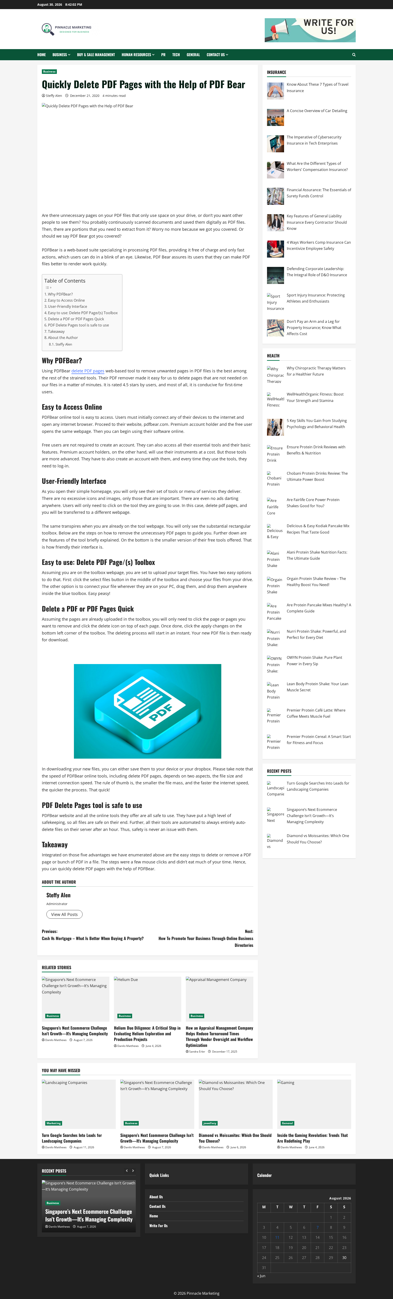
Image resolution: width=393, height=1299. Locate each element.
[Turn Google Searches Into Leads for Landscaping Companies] (79, 1104)
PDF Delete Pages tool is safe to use (78, 325)
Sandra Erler (197, 1051)
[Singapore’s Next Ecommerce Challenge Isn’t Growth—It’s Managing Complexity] (75, 999)
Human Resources (136, 54)
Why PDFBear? (60, 294)
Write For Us (158, 1225)
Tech (176, 54)
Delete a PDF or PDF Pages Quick (76, 318)
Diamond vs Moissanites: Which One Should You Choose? (235, 1138)
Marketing (54, 1123)
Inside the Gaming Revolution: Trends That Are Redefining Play (312, 1138)
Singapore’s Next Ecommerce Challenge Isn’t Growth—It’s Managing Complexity (75, 1030)
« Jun (261, 1275)
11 (277, 1237)
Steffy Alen (54, 95)
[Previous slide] (127, 1171)
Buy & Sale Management (96, 54)
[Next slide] (133, 1171)
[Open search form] (354, 54)
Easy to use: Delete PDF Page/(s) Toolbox (83, 312)
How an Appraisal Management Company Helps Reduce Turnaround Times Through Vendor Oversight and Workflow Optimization (219, 1036)
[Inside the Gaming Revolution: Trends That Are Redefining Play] (314, 1104)
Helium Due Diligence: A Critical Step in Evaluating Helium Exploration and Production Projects (147, 1033)
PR (163, 54)
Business (60, 54)
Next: (206, 938)
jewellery (210, 1123)
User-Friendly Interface (67, 306)
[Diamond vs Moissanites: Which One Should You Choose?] (236, 1104)
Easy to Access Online (66, 300)
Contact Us (216, 54)
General (193, 54)
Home (41, 54)
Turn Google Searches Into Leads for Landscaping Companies (72, 1138)
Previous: (93, 934)
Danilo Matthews (56, 1040)
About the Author (63, 337)
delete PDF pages (87, 371)
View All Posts (64, 914)
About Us (156, 1196)
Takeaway (56, 331)
